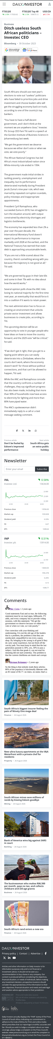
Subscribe (42, 469)
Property (8, 760)
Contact (23, 953)
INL (6, 480)
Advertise (35, 953)
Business (9, 24)
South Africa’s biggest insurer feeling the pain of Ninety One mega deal (26, 710)
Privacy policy (9, 953)
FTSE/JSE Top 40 (30, 11)
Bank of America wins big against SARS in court (25, 842)
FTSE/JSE (6, 11)
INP (6, 538)
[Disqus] (26, 638)
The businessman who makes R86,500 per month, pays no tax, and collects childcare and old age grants (24, 886)
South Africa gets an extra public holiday (39, 446)
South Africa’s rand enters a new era (23, 929)
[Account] (49, 4)
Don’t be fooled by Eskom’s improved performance (14, 446)
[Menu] (4, 4)
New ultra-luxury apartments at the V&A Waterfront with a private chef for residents (26, 754)
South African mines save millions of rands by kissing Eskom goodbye (24, 798)
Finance (7, 715)
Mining (7, 804)
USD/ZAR (47, 11)
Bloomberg (10, 43)
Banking (8, 846)
